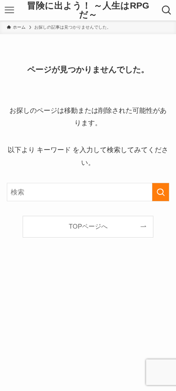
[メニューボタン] (9, 10)
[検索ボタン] (166, 10)
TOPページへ (88, 226)
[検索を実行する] (160, 192)
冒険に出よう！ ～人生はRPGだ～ (88, 10)
